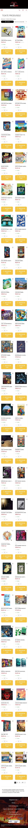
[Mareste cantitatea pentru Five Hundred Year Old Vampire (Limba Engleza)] (21, 552)
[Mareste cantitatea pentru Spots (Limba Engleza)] (21, 236)
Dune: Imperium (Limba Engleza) (6, 449)
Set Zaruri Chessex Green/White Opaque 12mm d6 (20, 639)
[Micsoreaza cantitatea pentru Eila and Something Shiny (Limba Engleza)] (2, 425)
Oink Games (17, 670)
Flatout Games (18, 291)
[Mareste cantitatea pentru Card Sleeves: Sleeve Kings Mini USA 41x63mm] (7, 47)
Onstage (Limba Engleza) (19, 260)
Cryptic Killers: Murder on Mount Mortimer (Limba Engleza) (20, 166)
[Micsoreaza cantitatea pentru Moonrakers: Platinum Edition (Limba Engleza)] (16, 362)
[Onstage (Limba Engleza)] (21, 252)
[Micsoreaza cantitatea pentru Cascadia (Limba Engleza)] (16, 299)
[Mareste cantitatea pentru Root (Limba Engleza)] (21, 615)
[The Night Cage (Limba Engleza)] (7, 504)
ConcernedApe (18, 133)
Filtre (8, 21)
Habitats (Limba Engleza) (19, 418)
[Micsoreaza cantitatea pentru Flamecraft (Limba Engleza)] (2, 552)
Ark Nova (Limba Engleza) (5, 292)
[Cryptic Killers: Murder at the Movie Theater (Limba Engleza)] (21, 757)
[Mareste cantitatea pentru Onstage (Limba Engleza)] (21, 268)
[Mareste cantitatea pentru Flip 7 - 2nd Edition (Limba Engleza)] (21, 79)
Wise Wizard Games (5, 133)
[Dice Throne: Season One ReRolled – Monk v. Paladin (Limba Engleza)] (21, 472)
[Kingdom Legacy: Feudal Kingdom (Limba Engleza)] (21, 726)
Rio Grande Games (4, 165)
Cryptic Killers (17, 165)
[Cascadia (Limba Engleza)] (21, 284)
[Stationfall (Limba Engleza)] (7, 631)
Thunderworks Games (5, 385)
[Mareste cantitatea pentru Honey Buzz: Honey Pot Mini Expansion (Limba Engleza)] (7, 205)
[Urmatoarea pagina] (25, 783)
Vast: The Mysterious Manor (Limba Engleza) (6, 323)
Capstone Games (4, 291)
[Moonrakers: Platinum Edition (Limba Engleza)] (21, 346)
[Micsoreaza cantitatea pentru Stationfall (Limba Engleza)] (2, 647)
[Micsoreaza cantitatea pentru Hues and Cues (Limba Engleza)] (2, 110)
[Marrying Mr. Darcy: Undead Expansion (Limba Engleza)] (21, 568)
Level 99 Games (4, 228)
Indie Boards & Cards (5, 701)
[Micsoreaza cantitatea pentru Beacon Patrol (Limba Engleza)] (2, 615)
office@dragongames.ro (15, 814)
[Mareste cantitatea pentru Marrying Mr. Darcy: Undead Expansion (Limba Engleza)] (21, 584)
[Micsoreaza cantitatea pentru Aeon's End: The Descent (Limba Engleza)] (2, 710)
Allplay (16, 417)
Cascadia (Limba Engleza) (19, 292)
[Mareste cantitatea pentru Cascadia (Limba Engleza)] (21, 299)
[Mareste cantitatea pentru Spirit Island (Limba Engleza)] (21, 331)
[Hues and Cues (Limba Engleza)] (7, 95)
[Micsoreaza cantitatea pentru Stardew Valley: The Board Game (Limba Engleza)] (16, 142)
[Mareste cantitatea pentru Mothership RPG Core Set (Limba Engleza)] (21, 519)
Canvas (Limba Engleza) (21, 702)
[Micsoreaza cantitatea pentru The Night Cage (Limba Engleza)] (2, 519)
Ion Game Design (4, 638)
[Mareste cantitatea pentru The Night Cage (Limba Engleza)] (7, 519)
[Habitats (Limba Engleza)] (21, 409)
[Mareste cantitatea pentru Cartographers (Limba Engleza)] (7, 393)
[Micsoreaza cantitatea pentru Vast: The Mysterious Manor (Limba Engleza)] (2, 331)
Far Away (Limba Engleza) (5, 576)
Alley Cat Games (18, 448)
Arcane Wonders (18, 259)
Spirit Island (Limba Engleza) (19, 323)
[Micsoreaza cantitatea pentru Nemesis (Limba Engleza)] (16, 393)
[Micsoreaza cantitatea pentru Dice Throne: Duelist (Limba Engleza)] (2, 268)
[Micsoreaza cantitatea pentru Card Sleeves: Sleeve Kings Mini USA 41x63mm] (2, 47)
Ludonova (3, 480)
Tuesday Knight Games (19, 511)
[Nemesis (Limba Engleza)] (21, 378)
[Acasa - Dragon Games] (14, 4)
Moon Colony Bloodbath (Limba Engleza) (5, 166)
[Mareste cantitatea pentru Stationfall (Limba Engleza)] (7, 647)
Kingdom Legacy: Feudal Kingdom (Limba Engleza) (21, 734)
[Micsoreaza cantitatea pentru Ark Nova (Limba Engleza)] (2, 299)
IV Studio (17, 354)
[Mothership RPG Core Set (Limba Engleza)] (21, 504)
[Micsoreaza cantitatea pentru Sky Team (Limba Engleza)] (16, 47)
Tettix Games (17, 196)
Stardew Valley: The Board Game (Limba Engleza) (20, 134)
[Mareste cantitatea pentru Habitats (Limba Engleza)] (21, 425)
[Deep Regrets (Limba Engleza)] (21, 189)
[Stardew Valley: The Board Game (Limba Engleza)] (21, 126)
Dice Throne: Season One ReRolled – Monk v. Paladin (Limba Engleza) (21, 481)
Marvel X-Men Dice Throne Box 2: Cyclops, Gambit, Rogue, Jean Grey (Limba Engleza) (7, 671)
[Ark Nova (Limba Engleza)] (7, 284)
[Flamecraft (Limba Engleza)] (7, 535)
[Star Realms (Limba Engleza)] (7, 126)
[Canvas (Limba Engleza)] (21, 694)
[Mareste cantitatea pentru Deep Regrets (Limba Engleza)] (21, 205)
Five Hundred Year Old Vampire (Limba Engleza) (20, 545)
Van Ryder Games (4, 733)
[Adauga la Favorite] (12, 27)
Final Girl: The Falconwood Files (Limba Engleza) (5, 734)
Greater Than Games (19, 322)
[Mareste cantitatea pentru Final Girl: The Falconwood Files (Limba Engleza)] (7, 741)
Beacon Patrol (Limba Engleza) (6, 608)
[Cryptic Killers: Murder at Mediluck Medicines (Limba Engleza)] (7, 757)
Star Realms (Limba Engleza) (5, 134)
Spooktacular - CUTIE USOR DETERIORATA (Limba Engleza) (6, 229)
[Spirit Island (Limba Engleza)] (21, 315)
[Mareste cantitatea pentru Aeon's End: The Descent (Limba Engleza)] (7, 710)
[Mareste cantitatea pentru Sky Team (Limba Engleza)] (21, 47)
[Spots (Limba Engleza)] (21, 221)
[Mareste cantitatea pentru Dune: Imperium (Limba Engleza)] (7, 456)
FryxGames (17, 733)
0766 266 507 (14, 812)
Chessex (16, 638)
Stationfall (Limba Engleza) (5, 639)
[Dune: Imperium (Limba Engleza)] (7, 441)
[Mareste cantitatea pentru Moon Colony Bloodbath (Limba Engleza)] (7, 173)
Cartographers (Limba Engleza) (6, 386)
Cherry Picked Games (5, 575)
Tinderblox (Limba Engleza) (19, 449)
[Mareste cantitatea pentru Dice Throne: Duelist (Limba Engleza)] (7, 268)
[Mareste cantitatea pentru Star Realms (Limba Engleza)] (7, 142)
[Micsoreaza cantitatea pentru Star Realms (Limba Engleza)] (2, 142)
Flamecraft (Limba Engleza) (5, 544)
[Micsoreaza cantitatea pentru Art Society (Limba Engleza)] (2, 362)
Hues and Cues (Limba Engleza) (6, 103)
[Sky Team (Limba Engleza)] (21, 32)
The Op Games (4, 70)
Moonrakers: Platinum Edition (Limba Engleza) (20, 355)
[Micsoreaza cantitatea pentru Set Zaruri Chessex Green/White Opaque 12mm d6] (16, 647)
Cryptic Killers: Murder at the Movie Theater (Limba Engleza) (20, 765)
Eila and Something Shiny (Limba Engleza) (6, 418)
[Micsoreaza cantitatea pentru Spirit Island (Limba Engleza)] (16, 331)
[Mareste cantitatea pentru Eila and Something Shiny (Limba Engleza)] (7, 425)
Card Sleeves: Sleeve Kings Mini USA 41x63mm (6, 40)
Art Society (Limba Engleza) (5, 355)
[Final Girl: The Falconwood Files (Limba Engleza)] (7, 726)
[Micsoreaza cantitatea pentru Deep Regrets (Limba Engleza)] (16, 205)
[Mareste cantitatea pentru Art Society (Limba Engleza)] (7, 362)
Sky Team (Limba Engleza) (19, 40)
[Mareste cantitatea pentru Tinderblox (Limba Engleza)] (21, 456)
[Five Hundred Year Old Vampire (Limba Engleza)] (21, 535)
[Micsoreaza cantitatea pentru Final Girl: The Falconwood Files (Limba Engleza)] (2, 741)
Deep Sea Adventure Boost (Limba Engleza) (20, 671)
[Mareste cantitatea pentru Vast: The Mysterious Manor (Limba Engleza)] (7, 331)
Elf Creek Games (4, 196)
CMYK (16, 228)
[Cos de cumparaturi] (22, 10)
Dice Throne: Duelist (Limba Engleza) (6, 260)
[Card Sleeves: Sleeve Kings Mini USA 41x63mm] (7, 32)
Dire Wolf (2, 448)
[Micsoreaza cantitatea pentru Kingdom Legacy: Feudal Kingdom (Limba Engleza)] (16, 741)
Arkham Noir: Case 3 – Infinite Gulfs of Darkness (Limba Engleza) (6, 481)
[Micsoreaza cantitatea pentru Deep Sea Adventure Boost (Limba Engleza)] (16, 678)
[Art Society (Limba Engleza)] (7, 346)
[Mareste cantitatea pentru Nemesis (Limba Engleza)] (21, 393)
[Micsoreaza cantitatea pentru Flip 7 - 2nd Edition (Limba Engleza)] (16, 79)
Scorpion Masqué (18, 39)
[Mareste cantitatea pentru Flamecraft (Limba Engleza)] (7, 552)
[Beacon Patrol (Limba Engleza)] (7, 600)
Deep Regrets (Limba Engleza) (20, 197)
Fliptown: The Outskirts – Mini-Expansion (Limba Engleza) (21, 103)
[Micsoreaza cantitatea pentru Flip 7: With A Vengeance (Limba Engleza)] (2, 79)
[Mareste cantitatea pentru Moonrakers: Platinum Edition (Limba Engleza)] (21, 362)
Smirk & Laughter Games (6, 511)
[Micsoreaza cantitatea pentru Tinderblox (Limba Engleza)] (16, 456)
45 (22, 782)
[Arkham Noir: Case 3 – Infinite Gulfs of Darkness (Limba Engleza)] (7, 472)
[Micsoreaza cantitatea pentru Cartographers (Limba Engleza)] (2, 393)
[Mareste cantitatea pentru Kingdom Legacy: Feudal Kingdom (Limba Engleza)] (21, 741)
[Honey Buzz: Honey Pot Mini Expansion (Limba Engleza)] (7, 189)
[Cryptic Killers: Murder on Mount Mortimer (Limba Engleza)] (21, 158)
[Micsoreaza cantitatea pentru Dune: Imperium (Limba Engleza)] (2, 456)
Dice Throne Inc (4, 259)
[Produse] (2, 10)
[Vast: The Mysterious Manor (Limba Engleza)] (7, 315)
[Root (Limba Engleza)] (21, 600)
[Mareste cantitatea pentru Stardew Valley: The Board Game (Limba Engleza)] (21, 142)
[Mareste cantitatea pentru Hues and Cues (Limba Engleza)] (7, 110)
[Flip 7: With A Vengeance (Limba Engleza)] (7, 63)
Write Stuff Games (18, 102)
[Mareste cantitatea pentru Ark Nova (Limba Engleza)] (7, 299)
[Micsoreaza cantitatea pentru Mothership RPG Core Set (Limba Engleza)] (16, 519)
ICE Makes (3, 417)
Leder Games (3, 322)
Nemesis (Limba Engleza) (21, 386)
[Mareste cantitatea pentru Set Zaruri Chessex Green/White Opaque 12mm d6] (21, 647)
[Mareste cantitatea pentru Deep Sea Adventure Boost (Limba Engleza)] (21, 678)
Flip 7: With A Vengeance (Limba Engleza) (7, 71)
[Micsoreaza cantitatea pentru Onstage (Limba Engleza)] (16, 268)
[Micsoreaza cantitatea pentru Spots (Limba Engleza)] (16, 236)
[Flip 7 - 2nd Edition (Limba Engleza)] (21, 63)
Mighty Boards (4, 354)
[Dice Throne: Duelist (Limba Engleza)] (7, 252)
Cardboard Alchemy (5, 542)
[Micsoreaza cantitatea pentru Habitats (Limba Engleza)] (16, 425)
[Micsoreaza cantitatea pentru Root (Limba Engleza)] (16, 615)
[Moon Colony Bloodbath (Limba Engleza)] (7, 158)
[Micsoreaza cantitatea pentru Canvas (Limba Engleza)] (16, 710)
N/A (16, 575)
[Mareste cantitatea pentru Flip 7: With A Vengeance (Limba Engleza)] (7, 79)
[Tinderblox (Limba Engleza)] (21, 441)
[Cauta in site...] (26, 10)
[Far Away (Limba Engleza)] (7, 568)
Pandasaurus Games (5, 607)
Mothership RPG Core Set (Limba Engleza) (20, 512)
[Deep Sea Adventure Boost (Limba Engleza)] (21, 663)
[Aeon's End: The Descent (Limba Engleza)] (7, 694)
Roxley (16, 480)
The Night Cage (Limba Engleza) (6, 512)
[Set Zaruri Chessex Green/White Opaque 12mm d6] (21, 631)
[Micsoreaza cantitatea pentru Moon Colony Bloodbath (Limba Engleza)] (2, 173)
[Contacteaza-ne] (19, 10)
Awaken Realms (18, 385)
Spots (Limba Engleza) (20, 229)
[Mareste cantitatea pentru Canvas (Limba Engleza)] (21, 710)
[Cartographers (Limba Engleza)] (7, 378)
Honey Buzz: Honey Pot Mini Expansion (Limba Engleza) (6, 197)
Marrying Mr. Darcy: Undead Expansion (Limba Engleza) (20, 576)
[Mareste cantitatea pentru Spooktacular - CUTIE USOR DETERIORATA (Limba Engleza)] (7, 236)
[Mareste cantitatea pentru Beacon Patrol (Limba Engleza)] (7, 615)
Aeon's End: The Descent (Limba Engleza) (5, 702)
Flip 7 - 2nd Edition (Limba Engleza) (19, 71)
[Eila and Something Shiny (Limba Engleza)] (7, 409)
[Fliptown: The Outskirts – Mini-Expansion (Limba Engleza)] (21, 95)
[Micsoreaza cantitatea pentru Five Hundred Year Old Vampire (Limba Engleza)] (16, 552)
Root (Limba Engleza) (20, 608)
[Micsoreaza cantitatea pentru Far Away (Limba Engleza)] (2, 584)
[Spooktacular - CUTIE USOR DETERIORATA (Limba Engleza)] (7, 221)
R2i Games (17, 701)
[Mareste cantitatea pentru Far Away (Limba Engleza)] (7, 584)
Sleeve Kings (3, 39)
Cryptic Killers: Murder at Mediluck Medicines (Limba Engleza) (6, 765)
